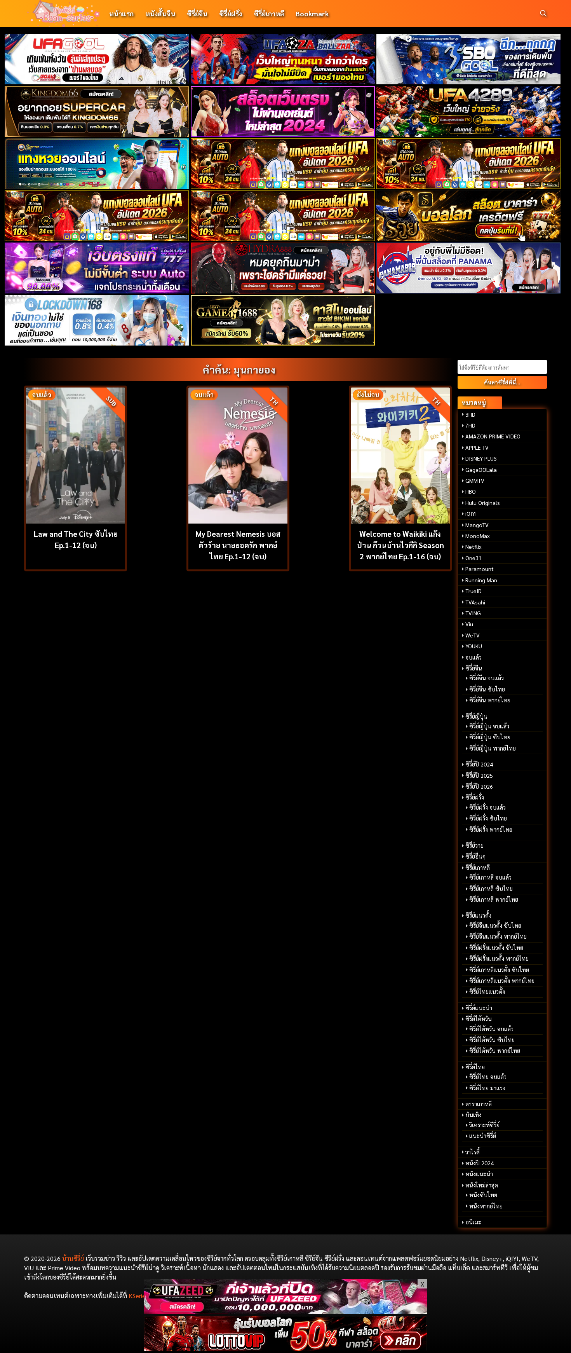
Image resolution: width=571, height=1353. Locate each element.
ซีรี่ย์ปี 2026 (479, 786)
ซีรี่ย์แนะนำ (478, 1007)
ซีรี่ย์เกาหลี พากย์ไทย (493, 899)
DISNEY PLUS (481, 458)
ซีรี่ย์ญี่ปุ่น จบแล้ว (489, 726)
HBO (470, 491)
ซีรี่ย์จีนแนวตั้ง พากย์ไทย (498, 936)
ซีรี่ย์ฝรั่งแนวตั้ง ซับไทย (496, 947)
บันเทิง (473, 1114)
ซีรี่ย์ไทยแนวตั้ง (487, 991)
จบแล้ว (473, 657)
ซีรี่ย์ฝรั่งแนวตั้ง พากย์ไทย (499, 958)
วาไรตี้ (472, 1152)
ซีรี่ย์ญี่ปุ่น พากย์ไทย (492, 748)
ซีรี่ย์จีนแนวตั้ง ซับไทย (495, 925)
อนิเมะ (473, 1222)
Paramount (479, 568)
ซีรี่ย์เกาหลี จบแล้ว (490, 877)
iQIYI (471, 513)
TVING (473, 612)
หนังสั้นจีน (160, 13)
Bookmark (312, 13)
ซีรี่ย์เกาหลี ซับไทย (491, 888)
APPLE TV (477, 447)
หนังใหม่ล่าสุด (481, 1185)
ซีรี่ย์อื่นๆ (475, 856)
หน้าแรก (121, 13)
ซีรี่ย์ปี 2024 (479, 764)
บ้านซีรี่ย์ (73, 1258)
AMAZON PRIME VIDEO (493, 436)
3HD (470, 414)
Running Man (481, 579)
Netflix (473, 546)
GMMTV (474, 480)
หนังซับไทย (483, 1194)
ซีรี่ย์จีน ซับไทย (487, 689)
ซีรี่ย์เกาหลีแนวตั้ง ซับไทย (499, 969)
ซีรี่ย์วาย (474, 845)
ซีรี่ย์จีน (197, 13)
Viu (469, 623)
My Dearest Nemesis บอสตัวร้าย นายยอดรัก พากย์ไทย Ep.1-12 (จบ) (238, 545)
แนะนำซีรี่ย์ (482, 1135)
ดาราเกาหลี (478, 1103)
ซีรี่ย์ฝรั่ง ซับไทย (488, 818)
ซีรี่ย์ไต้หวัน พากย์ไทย (494, 1050)
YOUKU (473, 645)
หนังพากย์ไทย (486, 1206)
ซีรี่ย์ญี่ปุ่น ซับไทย (489, 736)
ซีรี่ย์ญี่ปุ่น (476, 716)
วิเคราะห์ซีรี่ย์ (484, 1124)
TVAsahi (475, 602)
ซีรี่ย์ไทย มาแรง (487, 1087)
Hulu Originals (482, 502)
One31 (473, 557)
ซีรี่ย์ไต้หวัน (478, 1018)
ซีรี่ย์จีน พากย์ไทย (489, 700)
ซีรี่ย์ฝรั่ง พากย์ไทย (490, 829)
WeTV (472, 635)
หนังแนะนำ (479, 1173)
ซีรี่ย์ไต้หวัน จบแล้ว (491, 1028)
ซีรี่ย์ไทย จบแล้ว (488, 1076)
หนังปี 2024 (479, 1162)
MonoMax (477, 535)
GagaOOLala (481, 469)
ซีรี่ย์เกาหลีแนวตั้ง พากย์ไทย (501, 980)
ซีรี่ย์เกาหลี (269, 13)
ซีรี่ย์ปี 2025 (479, 775)
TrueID (473, 590)
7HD (470, 425)
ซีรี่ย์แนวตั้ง (478, 915)
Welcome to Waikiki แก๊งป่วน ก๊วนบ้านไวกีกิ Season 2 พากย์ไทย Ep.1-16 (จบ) (400, 545)
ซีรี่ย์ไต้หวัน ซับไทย (492, 1039)
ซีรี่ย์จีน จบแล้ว (486, 677)
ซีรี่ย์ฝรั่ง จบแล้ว (487, 807)
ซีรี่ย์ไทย (475, 1066)
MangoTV (477, 524)
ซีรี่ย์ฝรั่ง (230, 13)
